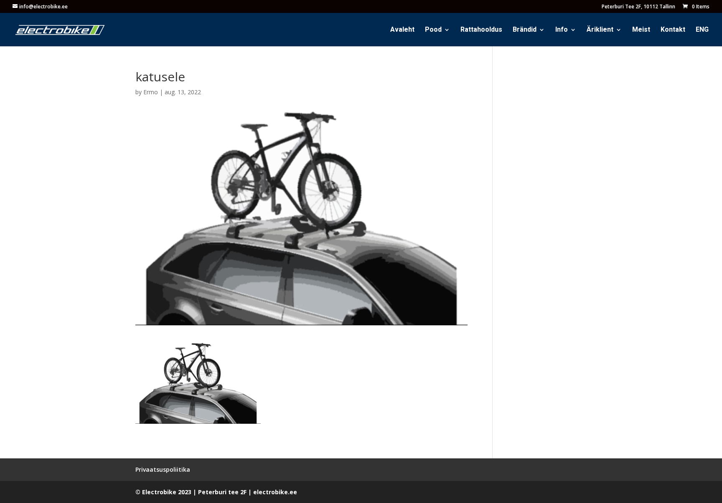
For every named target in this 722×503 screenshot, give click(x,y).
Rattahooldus (481, 31)
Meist (641, 31)
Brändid (524, 31)
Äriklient (600, 31)
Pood (433, 31)
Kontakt (673, 31)
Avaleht (402, 31)
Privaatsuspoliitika (162, 469)
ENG (702, 31)
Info (561, 31)
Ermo (150, 92)
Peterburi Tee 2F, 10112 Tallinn (638, 7)
